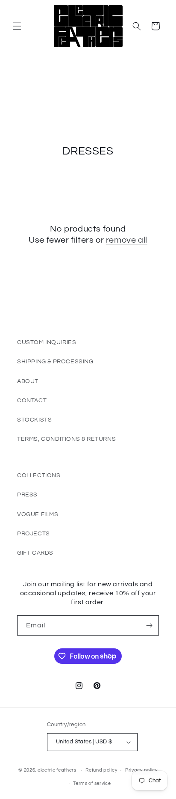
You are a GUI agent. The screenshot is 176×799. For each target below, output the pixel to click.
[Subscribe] (149, 625)
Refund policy (101, 770)
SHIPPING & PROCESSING (55, 362)
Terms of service (92, 783)
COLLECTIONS (39, 475)
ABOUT (27, 381)
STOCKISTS (34, 420)
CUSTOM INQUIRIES (46, 342)
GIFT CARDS (35, 553)
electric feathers (57, 770)
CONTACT (32, 401)
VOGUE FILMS (38, 514)
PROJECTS (33, 534)
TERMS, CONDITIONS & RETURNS (66, 439)
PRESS (27, 495)
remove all (126, 240)
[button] (17, 26)
